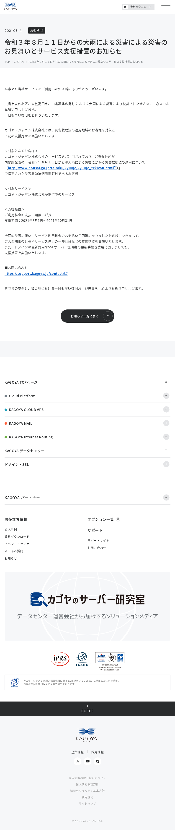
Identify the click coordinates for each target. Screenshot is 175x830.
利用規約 (87, 797)
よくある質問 (14, 551)
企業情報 (77, 752)
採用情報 (97, 752)
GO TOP (87, 711)
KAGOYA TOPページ (21, 382)
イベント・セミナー (19, 544)
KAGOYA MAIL (20, 423)
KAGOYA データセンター (25, 450)
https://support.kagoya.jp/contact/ (34, 273)
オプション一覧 (101, 519)
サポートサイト (98, 540)
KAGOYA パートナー (22, 497)
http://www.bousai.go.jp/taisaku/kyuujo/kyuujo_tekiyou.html (60, 167)
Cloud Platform (22, 395)
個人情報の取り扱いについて (87, 778)
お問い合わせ (97, 547)
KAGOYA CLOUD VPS (26, 409)
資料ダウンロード (141, 6)
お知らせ (11, 558)
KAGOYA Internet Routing (31, 437)
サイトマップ (87, 803)
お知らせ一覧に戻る (85, 316)
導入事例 (11, 529)
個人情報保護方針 (87, 784)
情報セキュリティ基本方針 (87, 791)
